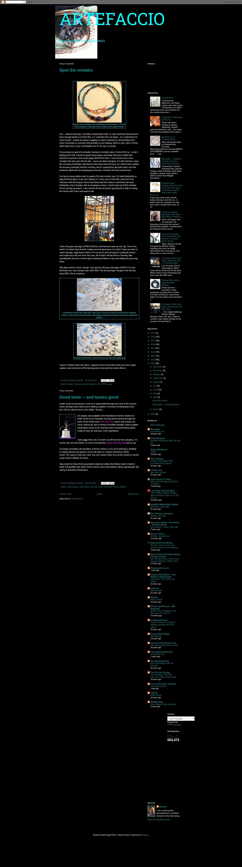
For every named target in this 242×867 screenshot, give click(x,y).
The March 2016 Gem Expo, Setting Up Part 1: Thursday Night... (171, 260)
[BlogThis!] (104, 380)
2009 (153, 414)
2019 (153, 333)
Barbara (163, 806)
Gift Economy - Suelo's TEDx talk (164, 527)
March (156, 409)
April (155, 397)
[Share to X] (107, 380)
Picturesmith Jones (160, 568)
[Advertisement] (156, 755)
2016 (153, 344)
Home (99, 494)
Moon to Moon (158, 534)
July (155, 386)
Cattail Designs (158, 438)
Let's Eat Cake (96, 487)
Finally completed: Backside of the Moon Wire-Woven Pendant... (172, 214)
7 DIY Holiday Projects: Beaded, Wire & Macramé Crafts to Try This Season (165, 495)
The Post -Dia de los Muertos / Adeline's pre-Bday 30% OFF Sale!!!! (163, 624)
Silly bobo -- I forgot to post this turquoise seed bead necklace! (171, 161)
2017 (153, 340)
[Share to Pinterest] (112, 380)
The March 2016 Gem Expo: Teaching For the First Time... (172, 306)
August (156, 382)
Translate (177, 725)
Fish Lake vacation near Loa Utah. (164, 645)
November (158, 370)
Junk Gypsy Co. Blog (161, 479)
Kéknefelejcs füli (157, 431)
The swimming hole (158, 686)
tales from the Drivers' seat (163, 643)
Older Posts (133, 494)
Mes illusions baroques (162, 513)
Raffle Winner (156, 695)
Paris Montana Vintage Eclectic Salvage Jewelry (165, 555)
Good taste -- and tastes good (88, 397)
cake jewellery (72, 487)
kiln (99, 384)
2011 (153, 363)
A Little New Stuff (158, 654)
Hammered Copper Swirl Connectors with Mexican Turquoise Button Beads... (171, 237)
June (155, 389)
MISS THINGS (157, 600)
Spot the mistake (76, 70)
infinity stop (156, 470)
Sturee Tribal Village (160, 634)
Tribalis (154, 693)
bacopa (70, 384)
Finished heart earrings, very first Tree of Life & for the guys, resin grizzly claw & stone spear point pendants (166, 189)
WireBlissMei (157, 702)
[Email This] (102, 380)
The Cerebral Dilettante (162, 652)
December (158, 367)
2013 (153, 356)
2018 (153, 337)
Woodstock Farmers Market (114, 487)
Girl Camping (157, 459)
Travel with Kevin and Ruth (163, 684)
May (155, 393)
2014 (153, 352)
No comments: (91, 380)
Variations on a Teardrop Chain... (169, 138)
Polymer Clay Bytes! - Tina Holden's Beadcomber (163, 575)
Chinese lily (78, 384)
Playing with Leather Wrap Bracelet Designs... (171, 282)
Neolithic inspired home (160, 536)
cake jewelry (84, 487)
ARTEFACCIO (112, 21)
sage (110, 384)
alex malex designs (158, 472)
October (157, 374)
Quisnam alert (156, 591)
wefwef (153, 452)
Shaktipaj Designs (159, 620)
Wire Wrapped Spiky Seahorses (163, 704)
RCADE (154, 597)
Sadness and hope (158, 516)
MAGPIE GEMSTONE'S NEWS (164, 504)
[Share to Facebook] (110, 380)
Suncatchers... (168, 98)
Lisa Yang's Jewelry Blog (162, 490)
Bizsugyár (155, 429)
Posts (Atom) (77, 499)
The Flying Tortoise (160, 661)
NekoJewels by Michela (162, 543)
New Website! (156, 636)
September (158, 378)
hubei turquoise (90, 384)
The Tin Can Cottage (160, 672)
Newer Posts (65, 494)
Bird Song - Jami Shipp (160, 507)
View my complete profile (159, 819)
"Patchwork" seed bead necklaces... (172, 118)
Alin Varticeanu (158, 425)
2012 (153, 359)
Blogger (145, 835)
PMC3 (104, 384)
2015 (153, 348)
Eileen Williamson (159, 449)
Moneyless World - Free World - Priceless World (165, 523)
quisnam (155, 588)
